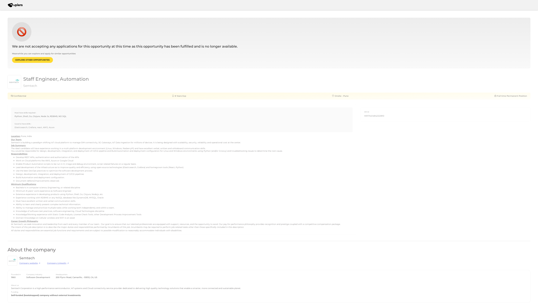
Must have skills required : (25, 113)
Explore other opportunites (32, 60)
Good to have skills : (23, 124)
